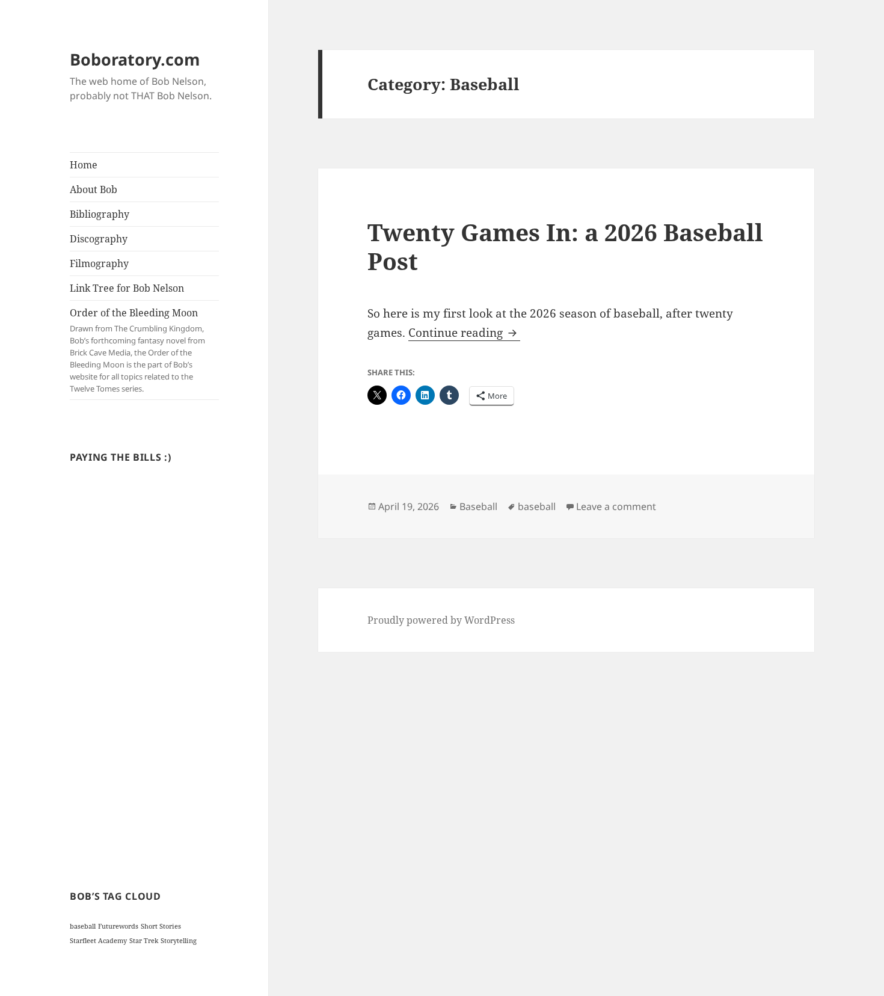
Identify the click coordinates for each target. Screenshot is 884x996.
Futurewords (118, 926)
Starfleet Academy (98, 940)
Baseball (478, 506)
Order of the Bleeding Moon (137, 350)
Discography (98, 238)
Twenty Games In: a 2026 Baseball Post (565, 246)
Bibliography (99, 214)
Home (83, 164)
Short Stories (161, 926)
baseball (83, 926)
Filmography (99, 263)
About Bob (93, 189)
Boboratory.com (135, 59)
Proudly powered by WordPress (441, 620)
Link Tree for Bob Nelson (127, 288)
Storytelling (179, 940)
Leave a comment (616, 506)
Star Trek (143, 940)
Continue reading (464, 332)
